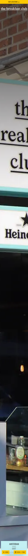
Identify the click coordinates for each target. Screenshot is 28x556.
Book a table (21, 552)
